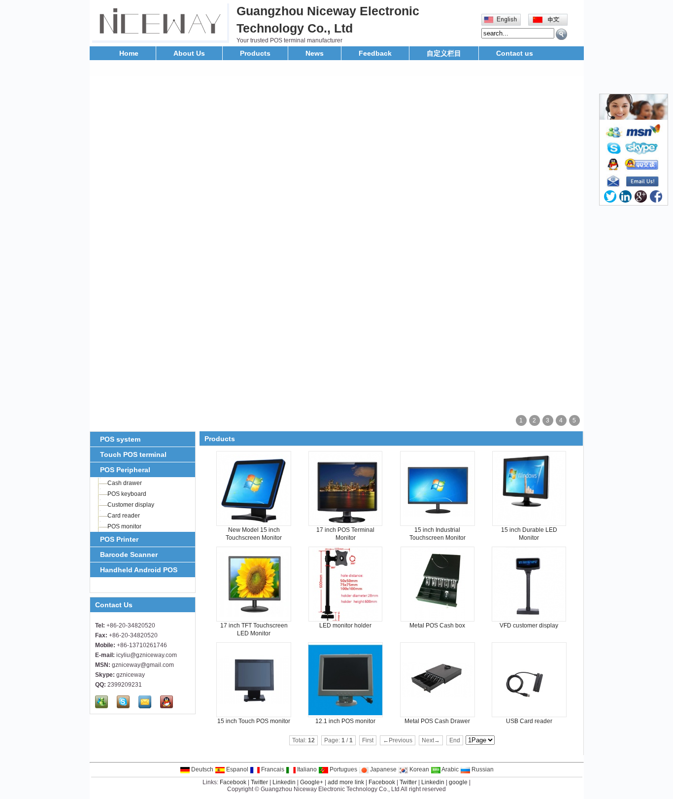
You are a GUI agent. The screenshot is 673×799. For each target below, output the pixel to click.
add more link (346, 782)
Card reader (123, 515)
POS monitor (124, 526)
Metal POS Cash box (437, 625)
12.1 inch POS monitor (345, 721)
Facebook (233, 782)
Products (255, 53)
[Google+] (641, 196)
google (458, 782)
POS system (120, 439)
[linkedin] (625, 196)
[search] (561, 34)
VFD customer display (529, 625)
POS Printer (119, 539)
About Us (189, 53)
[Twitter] (610, 196)
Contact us (514, 53)
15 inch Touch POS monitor (253, 721)
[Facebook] (656, 196)
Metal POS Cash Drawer (437, 721)
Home (128, 53)
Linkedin (284, 782)
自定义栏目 (444, 53)
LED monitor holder (345, 625)
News (314, 53)
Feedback (375, 53)
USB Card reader (529, 721)
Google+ (311, 782)
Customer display (130, 504)
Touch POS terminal (133, 454)
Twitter (259, 782)
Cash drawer (124, 483)
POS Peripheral (125, 470)
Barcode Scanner (129, 554)
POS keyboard (126, 493)
